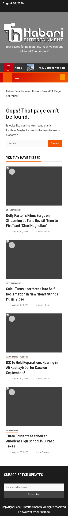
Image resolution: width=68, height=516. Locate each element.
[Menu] (16, 77)
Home (35, 91)
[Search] (56, 77)
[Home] (7, 77)
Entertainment (13, 210)
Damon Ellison (43, 231)
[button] (16, 77)
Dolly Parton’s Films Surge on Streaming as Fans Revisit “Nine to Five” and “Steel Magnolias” (32, 220)
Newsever (26, 512)
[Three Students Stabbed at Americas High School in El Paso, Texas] (34, 406)
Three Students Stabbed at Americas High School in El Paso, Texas (30, 441)
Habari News (12, 357)
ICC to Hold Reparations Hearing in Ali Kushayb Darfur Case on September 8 (32, 367)
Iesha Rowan (42, 452)
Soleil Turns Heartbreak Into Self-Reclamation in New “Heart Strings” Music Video (32, 293)
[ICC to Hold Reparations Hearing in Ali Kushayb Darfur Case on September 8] (34, 333)
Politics (24, 357)
